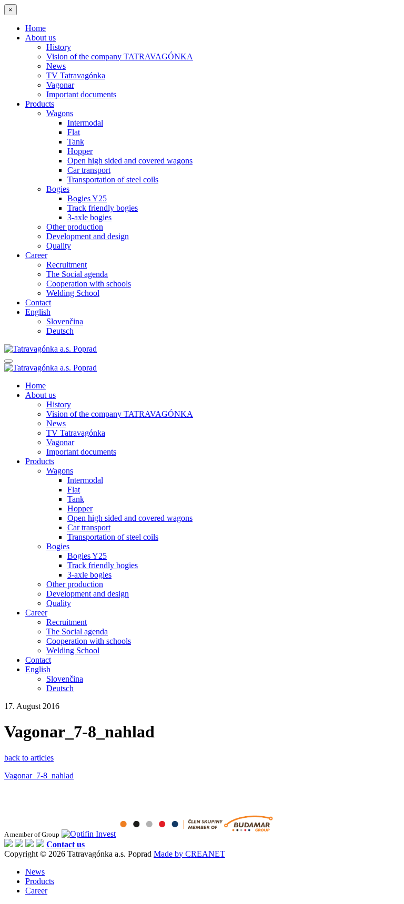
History (58, 47)
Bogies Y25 (87, 198)
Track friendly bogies (102, 207)
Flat (73, 132)
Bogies (57, 188)
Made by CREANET (189, 853)
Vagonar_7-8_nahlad (39, 775)
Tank (75, 141)
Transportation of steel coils (112, 179)
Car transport (88, 170)
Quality (58, 245)
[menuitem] (37, 311)
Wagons (59, 113)
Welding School (72, 293)
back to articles (29, 757)
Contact (38, 302)
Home (35, 28)
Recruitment (66, 264)
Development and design (87, 236)
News (56, 65)
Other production (74, 226)
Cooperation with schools (88, 283)
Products (39, 103)
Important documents (81, 94)
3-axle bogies (89, 217)
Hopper (80, 151)
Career (36, 255)
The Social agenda (77, 274)
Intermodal (85, 122)
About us (40, 37)
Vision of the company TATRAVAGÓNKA (119, 56)
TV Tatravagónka (75, 75)
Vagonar (60, 84)
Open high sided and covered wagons (130, 160)
